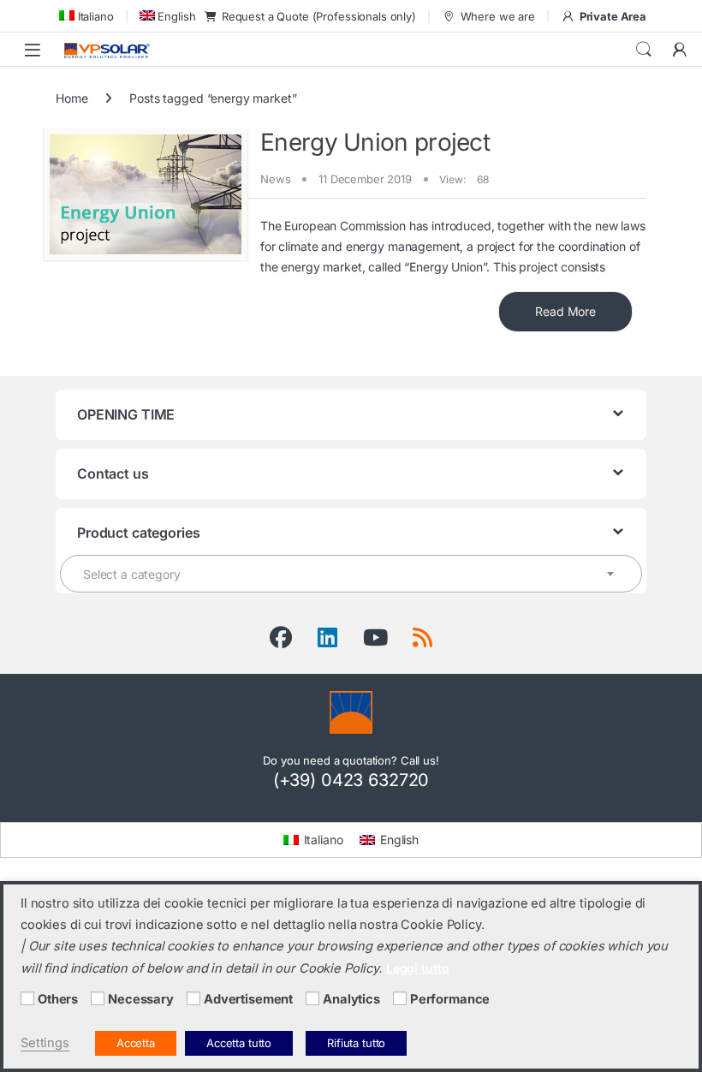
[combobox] (351, 574)
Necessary (141, 999)
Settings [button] (45, 1043)
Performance (450, 999)
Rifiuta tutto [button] (356, 1043)
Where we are (498, 16)
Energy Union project (375, 142)
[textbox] (351, 575)
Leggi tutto (417, 968)
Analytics (351, 999)
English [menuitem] (399, 839)
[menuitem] (85, 16)
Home (71, 98)
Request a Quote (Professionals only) (319, 16)
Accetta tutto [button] (238, 1043)
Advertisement (248, 999)
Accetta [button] (135, 1043)
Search (643, 49)
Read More (565, 311)
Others (58, 999)
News (275, 179)
